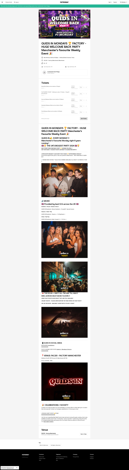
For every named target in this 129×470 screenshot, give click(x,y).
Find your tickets (42, 458)
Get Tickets (84, 118)
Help (57, 460)
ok (16, 467)
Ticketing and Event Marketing (61, 456)
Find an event (41, 456)
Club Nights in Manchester (56, 445)
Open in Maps (84, 434)
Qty (81, 87)
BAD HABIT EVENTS (48, 421)
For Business (123, 2)
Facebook (92, 458)
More (42, 88)
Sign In (110, 2)
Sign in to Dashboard (60, 458)
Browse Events (9, 2)
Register (115, 2)
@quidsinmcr (51, 345)
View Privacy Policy (10, 468)
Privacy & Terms (76, 456)
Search (17, 2)
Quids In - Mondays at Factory (64, 349)
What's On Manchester (44, 445)
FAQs (40, 460)
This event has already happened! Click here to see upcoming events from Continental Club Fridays (25, 6)
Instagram (92, 456)
